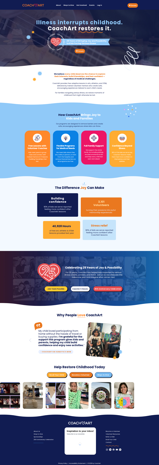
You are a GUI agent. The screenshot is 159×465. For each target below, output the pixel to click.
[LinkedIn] (110, 449)
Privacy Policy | (63, 463)
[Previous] (30, 340)
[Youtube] (117, 449)
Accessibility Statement (77, 463)
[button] (58, 5)
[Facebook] (113, 449)
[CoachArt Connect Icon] (120, 449)
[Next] (130, 340)
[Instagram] (107, 449)
